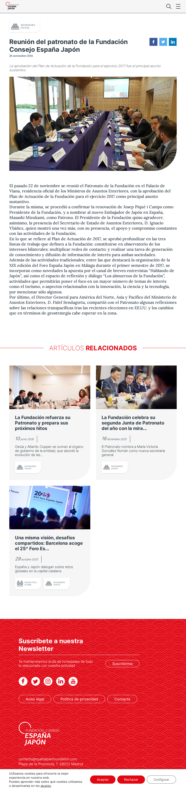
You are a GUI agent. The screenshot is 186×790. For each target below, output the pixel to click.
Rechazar (131, 779)
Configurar (161, 779)
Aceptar (103, 779)
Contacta (122, 699)
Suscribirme (122, 663)
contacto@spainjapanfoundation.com (48, 759)
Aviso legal (35, 699)
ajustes (46, 786)
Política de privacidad (79, 699)
